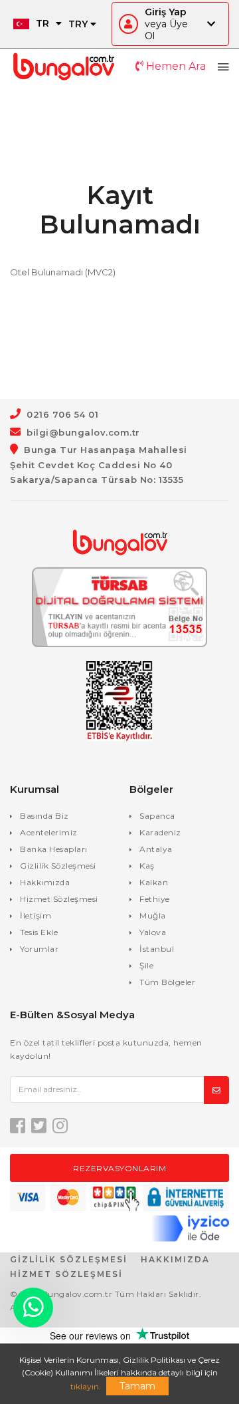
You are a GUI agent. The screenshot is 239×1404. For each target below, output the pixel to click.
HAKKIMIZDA (175, 1259)
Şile (146, 965)
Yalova (152, 932)
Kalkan (153, 882)
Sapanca (157, 816)
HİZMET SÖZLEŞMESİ (66, 1274)
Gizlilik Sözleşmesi (58, 866)
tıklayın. (85, 1386)
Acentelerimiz (49, 832)
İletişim (35, 915)
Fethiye (154, 899)
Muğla (152, 915)
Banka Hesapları (54, 849)
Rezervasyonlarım (119, 1168)
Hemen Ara (174, 66)
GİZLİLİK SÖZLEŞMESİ (68, 1259)
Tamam (137, 1386)
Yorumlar (39, 949)
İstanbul (156, 949)
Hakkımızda (45, 882)
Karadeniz (160, 832)
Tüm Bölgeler (167, 982)
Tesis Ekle (39, 932)
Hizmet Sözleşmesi (59, 899)
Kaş (147, 866)
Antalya (156, 849)
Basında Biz (44, 816)
